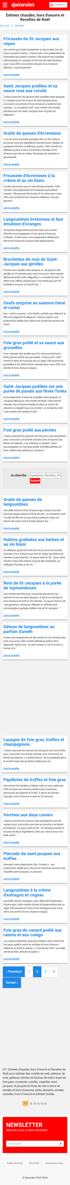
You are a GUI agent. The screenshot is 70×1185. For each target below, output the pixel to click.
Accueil (4, 25)
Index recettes (15, 1163)
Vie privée (34, 1163)
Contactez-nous (54, 1163)
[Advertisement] (35, 698)
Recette (19, 25)
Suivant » (12, 982)
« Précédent (14, 971)
